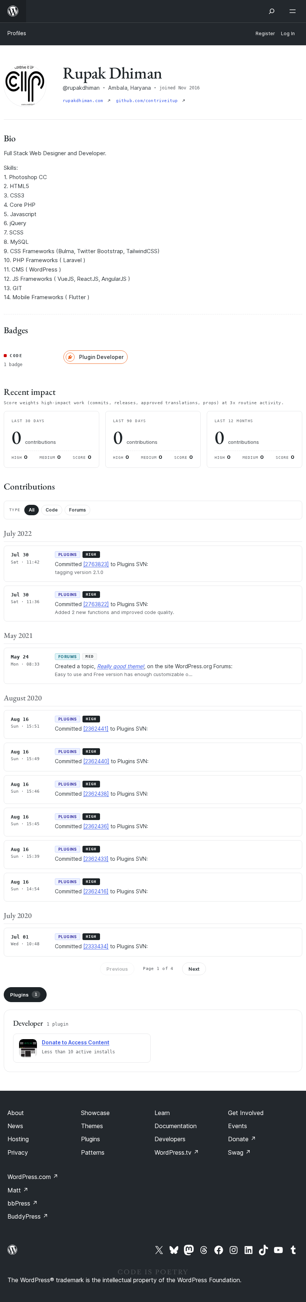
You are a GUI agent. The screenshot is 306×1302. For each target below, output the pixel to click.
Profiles (16, 33)
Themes (92, 1126)
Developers (169, 1139)
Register (265, 33)
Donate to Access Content (75, 1042)
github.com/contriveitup (148, 100)
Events (237, 1126)
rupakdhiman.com (84, 100)
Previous (117, 969)
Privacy (17, 1152)
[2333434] (96, 946)
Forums (77, 510)
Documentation (175, 1126)
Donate (242, 1139)
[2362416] (96, 891)
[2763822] (96, 604)
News (15, 1126)
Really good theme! (120, 666)
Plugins (23, 995)
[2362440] (96, 761)
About (15, 1113)
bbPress (22, 1203)
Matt (17, 1190)
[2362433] (96, 859)
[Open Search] (271, 11)
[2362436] (96, 826)
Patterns (92, 1152)
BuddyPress (27, 1216)
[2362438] (96, 793)
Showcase (95, 1113)
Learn (162, 1113)
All (31, 510)
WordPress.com (32, 1176)
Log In (288, 33)
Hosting (18, 1139)
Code (52, 510)
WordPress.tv (176, 1152)
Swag (239, 1152)
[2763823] (96, 564)
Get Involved (246, 1113)
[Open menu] (294, 11)
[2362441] (96, 728)
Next (194, 969)
